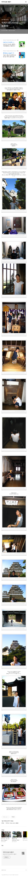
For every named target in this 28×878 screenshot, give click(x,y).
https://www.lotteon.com (9, 50)
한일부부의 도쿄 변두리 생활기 (9, 854)
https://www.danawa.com (9, 40)
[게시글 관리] (8, 817)
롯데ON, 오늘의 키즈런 (9, 53)
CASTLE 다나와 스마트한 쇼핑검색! (9, 42)
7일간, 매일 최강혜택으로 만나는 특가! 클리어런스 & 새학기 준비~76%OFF (9, 55)
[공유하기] (6, 817)
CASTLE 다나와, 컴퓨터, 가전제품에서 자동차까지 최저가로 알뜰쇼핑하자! (9, 45)
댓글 (2, 845)
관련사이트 (3, 870)
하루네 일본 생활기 (6, 2)
